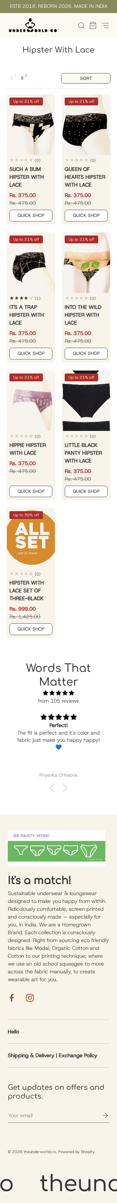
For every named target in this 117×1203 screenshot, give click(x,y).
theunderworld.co (40, 1151)
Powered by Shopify (76, 1151)
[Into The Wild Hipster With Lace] (86, 263)
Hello (13, 1031)
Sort (86, 78)
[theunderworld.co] (34, 25)
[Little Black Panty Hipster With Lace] (86, 401)
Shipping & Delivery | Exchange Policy (52, 1055)
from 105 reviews (58, 700)
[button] (91, 25)
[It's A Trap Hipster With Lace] (31, 263)
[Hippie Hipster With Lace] (31, 401)
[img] (58, 693)
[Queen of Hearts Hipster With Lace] (86, 125)
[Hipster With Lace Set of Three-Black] (31, 538)
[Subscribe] (100, 1115)
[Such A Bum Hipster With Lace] (31, 125)
